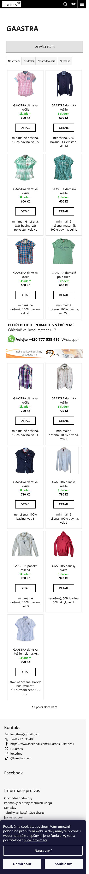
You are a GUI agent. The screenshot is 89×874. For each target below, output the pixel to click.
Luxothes (16, 749)
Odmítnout (22, 864)
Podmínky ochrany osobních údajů (28, 803)
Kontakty (10, 808)
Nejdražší (29, 60)
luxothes (16, 753)
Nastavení (43, 850)
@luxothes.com (20, 758)
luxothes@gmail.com (24, 734)
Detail (25, 128)
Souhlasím (63, 864)
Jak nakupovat (13, 817)
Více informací (35, 840)
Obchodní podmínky (18, 798)
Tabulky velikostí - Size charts (24, 812)
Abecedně (65, 60)
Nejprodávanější (46, 60)
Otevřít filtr (45, 47)
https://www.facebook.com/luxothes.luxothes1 (42, 744)
